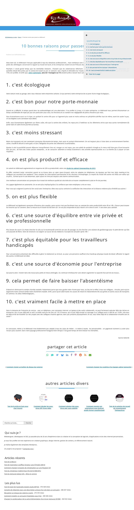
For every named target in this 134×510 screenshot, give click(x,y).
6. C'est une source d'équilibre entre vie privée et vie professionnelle (108, 59)
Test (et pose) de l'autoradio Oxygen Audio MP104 (21, 487)
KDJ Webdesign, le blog (11, 37)
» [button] (109, 367)
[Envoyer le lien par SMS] (52, 355)
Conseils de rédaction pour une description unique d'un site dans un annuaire (32, 490)
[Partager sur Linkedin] (67, 355)
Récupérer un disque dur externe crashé (18, 493)
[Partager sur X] (57, 355)
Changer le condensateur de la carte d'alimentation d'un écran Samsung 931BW (32, 499)
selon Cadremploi (34, 73)
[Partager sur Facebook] (71, 355)
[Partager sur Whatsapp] (47, 355)
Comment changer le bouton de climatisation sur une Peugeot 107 (27, 468)
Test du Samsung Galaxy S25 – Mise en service (20, 474)
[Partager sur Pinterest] (76, 355)
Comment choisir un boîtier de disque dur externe (24, 367)
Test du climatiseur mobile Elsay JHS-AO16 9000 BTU (22, 471)
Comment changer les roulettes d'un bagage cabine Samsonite (108, 367)
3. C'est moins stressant (94, 50)
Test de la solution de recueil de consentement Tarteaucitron (119, 408)
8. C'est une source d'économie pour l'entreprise (102, 64)
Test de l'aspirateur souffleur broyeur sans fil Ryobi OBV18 (24, 465)
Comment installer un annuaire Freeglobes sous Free (22, 496)
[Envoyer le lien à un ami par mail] (90, 355)
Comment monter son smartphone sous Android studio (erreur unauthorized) (94, 408)
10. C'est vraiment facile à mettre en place (100, 70)
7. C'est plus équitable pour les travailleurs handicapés (104, 62)
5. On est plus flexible (93, 56)
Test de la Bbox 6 (10, 462)
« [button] (24, 367)
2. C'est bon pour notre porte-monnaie (99, 47)
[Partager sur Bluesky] (62, 355)
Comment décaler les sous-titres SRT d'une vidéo (43, 407)
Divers (19, 37)
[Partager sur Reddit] (80, 355)
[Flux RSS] (85, 355)
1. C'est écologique (93, 44)
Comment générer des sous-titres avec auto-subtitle (69, 407)
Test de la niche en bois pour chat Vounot (18, 407)
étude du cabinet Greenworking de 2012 (81, 168)
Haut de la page (94, 74)
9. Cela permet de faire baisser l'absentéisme (101, 67)
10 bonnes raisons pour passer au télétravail (67, 46)
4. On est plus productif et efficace (98, 53)
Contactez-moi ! (28, 449)
